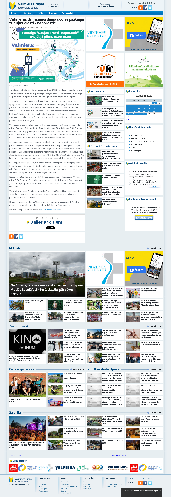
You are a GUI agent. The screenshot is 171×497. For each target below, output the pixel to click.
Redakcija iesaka (21, 369)
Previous (12, 275)
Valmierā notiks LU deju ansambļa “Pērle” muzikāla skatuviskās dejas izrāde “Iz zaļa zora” (112, 192)
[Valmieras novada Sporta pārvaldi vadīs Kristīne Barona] (55, 304)
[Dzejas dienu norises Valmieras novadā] (94, 179)
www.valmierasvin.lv (50, 209)
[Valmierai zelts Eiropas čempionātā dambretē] (94, 316)
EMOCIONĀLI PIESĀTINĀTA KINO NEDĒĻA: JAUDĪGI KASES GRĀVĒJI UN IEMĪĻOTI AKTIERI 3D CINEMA (24, 358)
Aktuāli (14, 248)
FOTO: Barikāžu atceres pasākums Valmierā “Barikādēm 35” (151, 443)
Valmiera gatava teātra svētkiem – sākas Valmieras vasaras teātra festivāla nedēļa (151, 315)
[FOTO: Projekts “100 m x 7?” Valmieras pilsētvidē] (94, 432)
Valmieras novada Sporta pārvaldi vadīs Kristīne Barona (73, 302)
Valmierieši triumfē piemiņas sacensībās (149, 289)
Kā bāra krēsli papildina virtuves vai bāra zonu (150, 343)
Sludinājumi (54, 13)
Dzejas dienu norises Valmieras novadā (111, 176)
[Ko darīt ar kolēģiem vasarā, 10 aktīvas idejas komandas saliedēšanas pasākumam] (133, 334)
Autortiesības (111, 482)
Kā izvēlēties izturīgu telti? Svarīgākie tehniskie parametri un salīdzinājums (73, 357)
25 (134, 114)
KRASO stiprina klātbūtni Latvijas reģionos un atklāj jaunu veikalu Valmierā (151, 357)
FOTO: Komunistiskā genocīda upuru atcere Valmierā (150, 419)
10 (128, 108)
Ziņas (13, 13)
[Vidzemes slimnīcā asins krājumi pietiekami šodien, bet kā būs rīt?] (55, 401)
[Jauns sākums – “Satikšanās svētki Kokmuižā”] (94, 203)
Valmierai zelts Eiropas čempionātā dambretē (111, 313)
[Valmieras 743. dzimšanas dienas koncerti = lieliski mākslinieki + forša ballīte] (94, 124)
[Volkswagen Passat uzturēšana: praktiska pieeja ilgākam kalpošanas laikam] (94, 346)
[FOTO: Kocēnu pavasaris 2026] (94, 444)
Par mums (132, 3)
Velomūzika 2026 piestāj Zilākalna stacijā (24, 400)
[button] (145, 9)
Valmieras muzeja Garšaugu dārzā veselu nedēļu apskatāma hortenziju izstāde (111, 303)
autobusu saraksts (142, 141)
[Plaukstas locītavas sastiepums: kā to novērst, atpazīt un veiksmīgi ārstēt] (55, 334)
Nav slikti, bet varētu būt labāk (145, 182)
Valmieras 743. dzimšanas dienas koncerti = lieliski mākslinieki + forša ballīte (112, 124)
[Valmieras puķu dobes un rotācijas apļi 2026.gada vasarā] (55, 377)
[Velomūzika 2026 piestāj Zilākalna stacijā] (27, 385)
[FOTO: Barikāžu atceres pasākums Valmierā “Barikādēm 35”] (133, 444)
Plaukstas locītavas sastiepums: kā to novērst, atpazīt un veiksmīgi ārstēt (71, 333)
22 (154, 111)
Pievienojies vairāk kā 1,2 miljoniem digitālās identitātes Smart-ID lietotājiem (112, 357)
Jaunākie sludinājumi (102, 369)
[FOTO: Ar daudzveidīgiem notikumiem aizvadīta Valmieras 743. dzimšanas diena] (27, 428)
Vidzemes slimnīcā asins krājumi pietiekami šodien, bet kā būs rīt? (73, 399)
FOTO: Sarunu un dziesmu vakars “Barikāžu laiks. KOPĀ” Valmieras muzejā (150, 432)
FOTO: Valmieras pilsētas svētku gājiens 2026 (73, 418)
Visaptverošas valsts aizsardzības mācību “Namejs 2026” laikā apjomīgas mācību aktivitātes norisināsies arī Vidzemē (34, 318)
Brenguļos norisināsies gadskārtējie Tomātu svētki (111, 165)
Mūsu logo (87, 489)
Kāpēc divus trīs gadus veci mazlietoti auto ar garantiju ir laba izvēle (72, 344)
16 (159, 108)
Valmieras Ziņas (15, 455)
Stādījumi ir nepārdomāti (142, 184)
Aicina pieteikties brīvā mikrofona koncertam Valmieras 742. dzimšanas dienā (112, 136)
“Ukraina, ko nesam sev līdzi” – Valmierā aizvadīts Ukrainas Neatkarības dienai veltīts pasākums (73, 317)
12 (139, 108)
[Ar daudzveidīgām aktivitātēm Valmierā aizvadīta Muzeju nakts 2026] (94, 420)
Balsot (154, 186)
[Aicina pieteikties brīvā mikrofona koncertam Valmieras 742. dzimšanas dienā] (94, 136)
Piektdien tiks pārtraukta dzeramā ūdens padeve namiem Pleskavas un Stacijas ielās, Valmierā (111, 156)
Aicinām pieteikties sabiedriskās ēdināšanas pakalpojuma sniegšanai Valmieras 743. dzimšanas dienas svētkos (112, 113)
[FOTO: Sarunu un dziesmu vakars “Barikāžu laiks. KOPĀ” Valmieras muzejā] (133, 432)
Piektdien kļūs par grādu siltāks (35, 301)
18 (134, 111)
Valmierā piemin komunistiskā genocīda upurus (73, 431)
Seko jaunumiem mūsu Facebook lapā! (141, 491)
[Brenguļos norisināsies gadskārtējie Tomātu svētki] (94, 167)
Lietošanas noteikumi (114, 484)
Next (81, 275)
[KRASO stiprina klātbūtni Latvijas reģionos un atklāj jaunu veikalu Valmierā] (133, 358)
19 (139, 111)
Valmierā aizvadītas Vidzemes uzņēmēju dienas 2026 (71, 443)
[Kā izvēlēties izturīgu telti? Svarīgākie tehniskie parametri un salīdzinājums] (55, 358)
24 (128, 114)
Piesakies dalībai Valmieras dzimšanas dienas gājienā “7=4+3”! (111, 98)
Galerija (15, 412)
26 (139, 114)
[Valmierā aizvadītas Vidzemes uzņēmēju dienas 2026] (55, 444)
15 (154, 108)
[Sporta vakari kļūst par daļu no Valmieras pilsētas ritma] (94, 334)
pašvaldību (137, 135)
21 (149, 111)
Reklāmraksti (68, 13)
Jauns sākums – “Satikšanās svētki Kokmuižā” (109, 201)
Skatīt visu (156, 248)
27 (144, 114)
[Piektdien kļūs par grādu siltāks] (16, 304)
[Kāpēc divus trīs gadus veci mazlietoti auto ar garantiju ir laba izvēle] (55, 346)
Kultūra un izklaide (68, 493)
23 (159, 111)
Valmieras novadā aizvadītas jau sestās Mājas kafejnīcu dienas (150, 302)
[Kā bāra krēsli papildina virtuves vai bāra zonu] (133, 346)
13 (144, 108)
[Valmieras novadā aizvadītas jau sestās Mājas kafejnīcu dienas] (133, 304)
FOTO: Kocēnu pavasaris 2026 (112, 442)
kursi (136, 144)
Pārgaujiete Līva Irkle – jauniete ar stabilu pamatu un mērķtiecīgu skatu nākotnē (73, 389)
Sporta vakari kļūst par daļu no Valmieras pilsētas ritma (111, 332)
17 (128, 111)
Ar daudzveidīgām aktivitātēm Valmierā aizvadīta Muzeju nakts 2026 (112, 420)
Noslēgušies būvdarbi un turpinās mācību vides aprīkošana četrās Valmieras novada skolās (112, 291)
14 (149, 108)
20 (144, 111)
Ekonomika (65, 484)
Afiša (41, 13)
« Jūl (127, 119)
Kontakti (142, 3)
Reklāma (151, 3)
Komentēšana (111, 486)
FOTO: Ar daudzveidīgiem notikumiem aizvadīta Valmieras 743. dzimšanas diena (26, 444)
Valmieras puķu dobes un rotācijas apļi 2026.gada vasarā (72, 375)
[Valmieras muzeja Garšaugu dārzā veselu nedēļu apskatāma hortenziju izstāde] (94, 304)
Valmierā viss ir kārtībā (142, 180)
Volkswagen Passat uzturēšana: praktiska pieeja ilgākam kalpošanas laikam (111, 345)
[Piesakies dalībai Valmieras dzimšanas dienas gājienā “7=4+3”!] (94, 100)
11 (134, 108)
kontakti (138, 138)
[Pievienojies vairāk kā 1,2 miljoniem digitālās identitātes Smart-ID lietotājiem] (94, 358)
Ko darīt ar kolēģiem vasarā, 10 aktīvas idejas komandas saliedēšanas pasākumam (151, 333)
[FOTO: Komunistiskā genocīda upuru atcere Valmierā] (133, 420)
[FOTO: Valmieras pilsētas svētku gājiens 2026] (55, 420)
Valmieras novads (119, 455)
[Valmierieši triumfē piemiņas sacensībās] (133, 292)
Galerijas (27, 13)
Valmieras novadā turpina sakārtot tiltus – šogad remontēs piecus (43, 291)
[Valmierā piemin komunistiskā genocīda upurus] (55, 432)
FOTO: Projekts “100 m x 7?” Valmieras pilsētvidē (112, 430)
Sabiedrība (65, 482)
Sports (63, 491)
